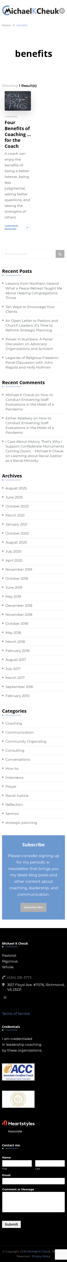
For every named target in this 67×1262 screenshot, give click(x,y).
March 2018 (15, 642)
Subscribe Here (33, 907)
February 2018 (17, 651)
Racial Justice (16, 796)
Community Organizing (25, 741)
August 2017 (15, 660)
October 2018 (16, 624)
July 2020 (13, 551)
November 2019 (18, 569)
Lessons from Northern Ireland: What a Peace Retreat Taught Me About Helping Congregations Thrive (33, 290)
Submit (11, 1224)
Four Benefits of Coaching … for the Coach (18, 134)
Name (7, 1157)
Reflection (14, 805)
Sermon (12, 814)
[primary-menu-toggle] (62, 11)
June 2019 (13, 587)
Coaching (11, 116)
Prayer (10, 787)
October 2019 (16, 578)
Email (7, 1175)
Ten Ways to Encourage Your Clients (30, 309)
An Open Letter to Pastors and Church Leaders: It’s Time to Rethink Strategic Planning (31, 325)
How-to (12, 768)
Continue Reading (11, 227)
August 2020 (16, 542)
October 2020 (17, 533)
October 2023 (17, 506)
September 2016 (19, 687)
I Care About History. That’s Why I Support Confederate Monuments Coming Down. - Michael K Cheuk (34, 446)
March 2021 (15, 515)
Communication (19, 732)
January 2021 (16, 524)
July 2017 (12, 669)
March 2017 (15, 678)
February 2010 (17, 696)
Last (37, 1168)
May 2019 (13, 596)
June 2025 (14, 497)
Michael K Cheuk (19, 395)
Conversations (17, 759)
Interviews (14, 777)
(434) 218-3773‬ (19, 977)
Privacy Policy (41, 1256)
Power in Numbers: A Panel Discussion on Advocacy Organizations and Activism (29, 344)
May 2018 (13, 633)
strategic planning (21, 823)
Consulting (14, 750)
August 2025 (16, 488)
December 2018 (18, 605)
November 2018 (18, 615)
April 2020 (14, 560)
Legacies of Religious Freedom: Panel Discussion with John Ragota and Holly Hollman (32, 362)
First (4, 1168)
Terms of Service (16, 1014)
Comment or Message (19, 1189)
